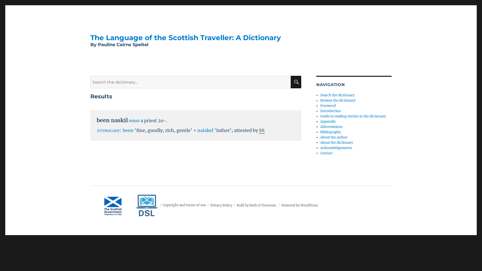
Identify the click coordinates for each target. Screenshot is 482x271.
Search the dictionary (337, 95)
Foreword (328, 106)
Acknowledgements (336, 148)
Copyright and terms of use (184, 205)
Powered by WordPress (299, 205)
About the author (333, 137)
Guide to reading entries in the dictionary (353, 116)
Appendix (328, 121)
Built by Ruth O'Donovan (256, 205)
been (128, 130)
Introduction (330, 111)
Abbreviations (331, 127)
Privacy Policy (221, 205)
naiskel (205, 130)
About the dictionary (336, 143)
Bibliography (330, 132)
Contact (326, 153)
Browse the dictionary (337, 100)
